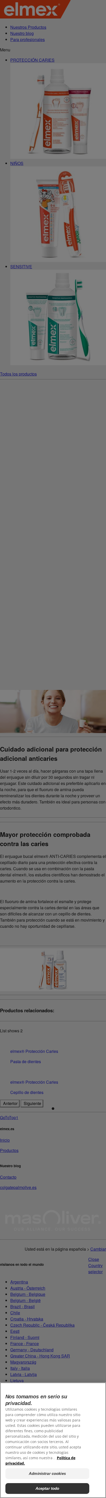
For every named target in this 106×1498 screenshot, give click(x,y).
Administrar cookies (47, 1473)
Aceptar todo (47, 1488)
